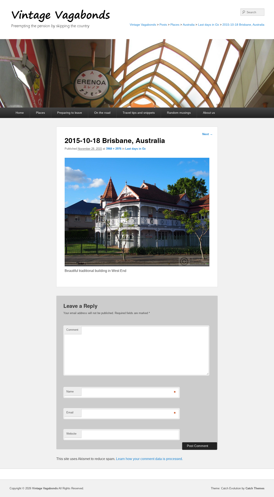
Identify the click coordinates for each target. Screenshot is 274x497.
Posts (163, 24)
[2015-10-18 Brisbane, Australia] (137, 265)
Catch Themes (255, 488)
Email (69, 412)
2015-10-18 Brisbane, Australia (243, 24)
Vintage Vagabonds (143, 24)
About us (209, 112)
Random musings (179, 112)
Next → (207, 134)
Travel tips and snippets (139, 112)
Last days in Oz (208, 24)
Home (20, 112)
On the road (102, 112)
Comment (72, 329)
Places (174, 24)
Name (70, 391)
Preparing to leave (69, 112)
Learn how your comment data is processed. (149, 459)
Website (71, 433)
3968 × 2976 (113, 148)
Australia (189, 24)
